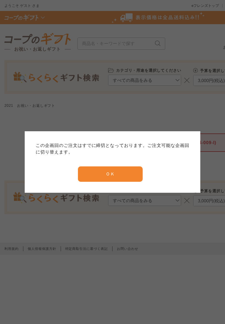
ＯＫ (110, 174)
